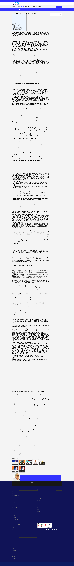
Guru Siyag (15, 3)
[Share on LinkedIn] (46, 530)
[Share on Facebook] (43, 530)
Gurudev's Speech (57, 477)
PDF (12, 538)
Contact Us (13, 556)
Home (12, 489)
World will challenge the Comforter (17, 28)
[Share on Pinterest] (52, 530)
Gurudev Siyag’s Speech (15, 512)
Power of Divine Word (16, 25)
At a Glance (38, 491)
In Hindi (38, 509)
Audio (12, 529)
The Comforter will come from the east (18, 17)
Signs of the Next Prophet (15, 519)
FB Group (38, 511)
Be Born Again (15, 23)
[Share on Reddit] (54, 530)
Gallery (13, 527)
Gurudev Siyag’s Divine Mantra (15, 497)
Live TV (13, 548)
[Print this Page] (50, 530)
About (13, 491)
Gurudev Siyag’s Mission (15, 507)
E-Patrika (13, 546)
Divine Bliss (14, 26)
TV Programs (13, 552)
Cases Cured (13, 543)
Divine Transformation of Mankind (17, 27)
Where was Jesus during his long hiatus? (18, 24)
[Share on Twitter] (45, 530)
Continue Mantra (14, 550)
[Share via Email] (48, 530)
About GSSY (13, 493)
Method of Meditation (40, 493)
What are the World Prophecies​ (17, 29)
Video (12, 531)
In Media (13, 536)
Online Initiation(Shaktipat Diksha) (16, 524)
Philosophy (13, 515)
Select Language (14, 558)
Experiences (38, 500)
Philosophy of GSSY (14, 517)
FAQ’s (38, 502)
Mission (13, 505)
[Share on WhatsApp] (56, 530)
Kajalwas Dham (14, 502)
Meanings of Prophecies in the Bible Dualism (18, 22)
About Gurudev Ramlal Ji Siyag (16, 495)
